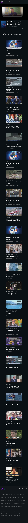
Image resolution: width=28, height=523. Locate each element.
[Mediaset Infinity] (2, 2)
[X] (26, 488)
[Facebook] (19, 488)
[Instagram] (23, 488)
